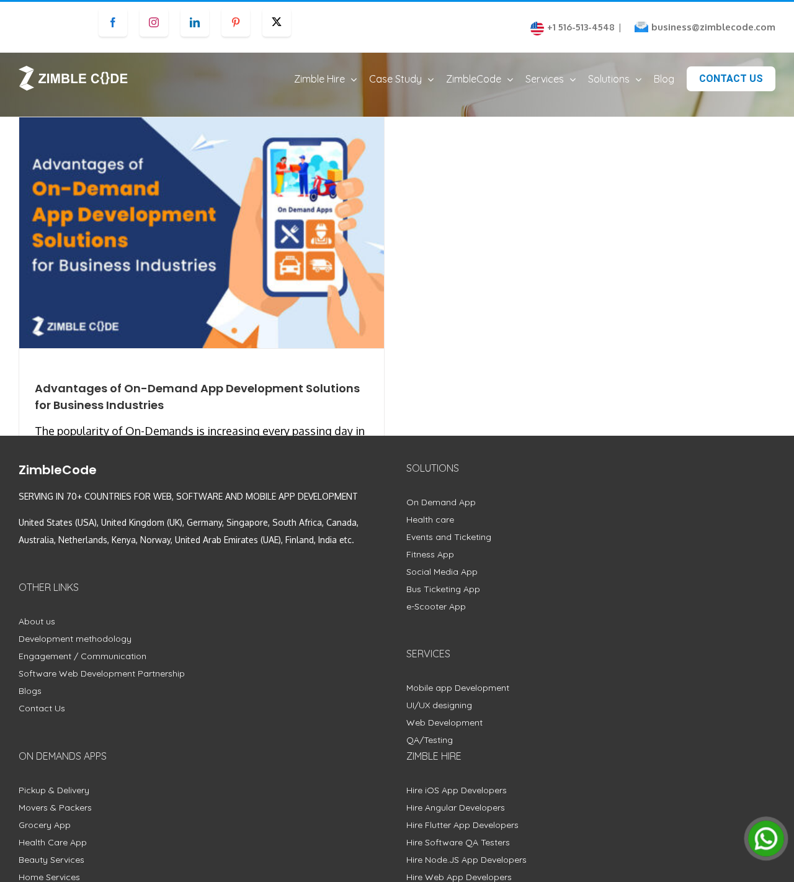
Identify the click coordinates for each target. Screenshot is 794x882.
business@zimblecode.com (713, 27)
